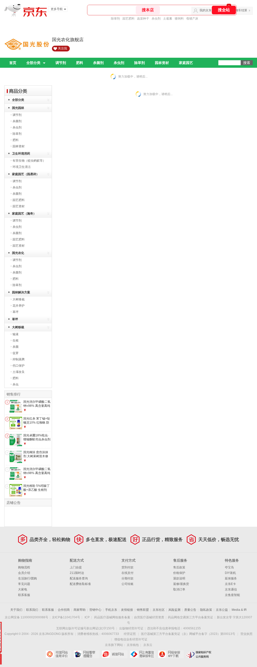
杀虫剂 (156, 18)
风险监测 (174, 610)
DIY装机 (230, 573)
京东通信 (231, 589)
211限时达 (77, 573)
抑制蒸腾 (19, 359)
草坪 (16, 312)
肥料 (79, 63)
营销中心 (95, 610)
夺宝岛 (229, 567)
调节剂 (60, 63)
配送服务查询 (79, 578)
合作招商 (64, 610)
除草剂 (115, 18)
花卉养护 (19, 305)
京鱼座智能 (232, 595)
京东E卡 (230, 584)
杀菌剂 (98, 63)
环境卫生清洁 (22, 167)
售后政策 (179, 567)
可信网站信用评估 (58, 654)
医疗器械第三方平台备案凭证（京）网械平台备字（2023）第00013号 (188, 634)
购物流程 (24, 567)
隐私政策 (206, 610)
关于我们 (16, 610)
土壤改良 (19, 372)
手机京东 (111, 610)
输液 (16, 334)
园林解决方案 (21, 292)
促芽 (16, 353)
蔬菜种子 (143, 18)
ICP (87, 617)
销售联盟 (143, 610)
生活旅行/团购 (27, 578)
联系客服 (24, 595)
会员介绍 (24, 573)
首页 (12, 63)
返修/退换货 (181, 584)
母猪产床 (192, 18)
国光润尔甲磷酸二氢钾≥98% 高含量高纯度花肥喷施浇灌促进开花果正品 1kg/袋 (36, 475)
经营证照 (130, 634)
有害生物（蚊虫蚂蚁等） (29, 160)
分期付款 (127, 578)
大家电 (22, 589)
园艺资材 (19, 206)
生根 (16, 340)
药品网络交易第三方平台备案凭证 (190, 617)
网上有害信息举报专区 (143, 654)
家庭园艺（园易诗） (25, 174)
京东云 (147, 645)
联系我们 (32, 610)
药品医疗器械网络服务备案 (112, 617)
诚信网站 (114, 654)
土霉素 (167, 18)
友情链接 (127, 610)
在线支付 (127, 573)
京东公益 (222, 610)
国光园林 (18, 108)
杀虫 (16, 384)
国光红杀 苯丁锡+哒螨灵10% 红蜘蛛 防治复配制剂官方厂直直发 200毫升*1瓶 (36, 424)
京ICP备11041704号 (66, 617)
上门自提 (76, 567)
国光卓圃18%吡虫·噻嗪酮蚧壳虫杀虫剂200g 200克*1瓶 (36, 439)
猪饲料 (179, 18)
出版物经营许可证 (131, 628)
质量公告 (190, 610)
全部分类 (33, 63)
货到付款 (127, 567)
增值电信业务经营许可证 (130, 639)
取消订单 (179, 589)
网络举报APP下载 (171, 654)
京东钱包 (133, 645)
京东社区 (159, 610)
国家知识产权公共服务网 (199, 654)
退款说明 (179, 578)
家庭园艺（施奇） (24, 213)
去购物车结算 (238, 10)
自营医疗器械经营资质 (149, 617)
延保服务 (231, 578)
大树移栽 (19, 299)
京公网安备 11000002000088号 (26, 617)
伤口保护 (19, 365)
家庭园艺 (186, 63)
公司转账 (127, 584)
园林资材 (162, 63)
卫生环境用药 (21, 153)
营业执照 (246, 634)
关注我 (62, 48)
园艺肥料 (128, 18)
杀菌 (16, 347)
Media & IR (239, 610)
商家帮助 (80, 610)
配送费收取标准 (80, 584)
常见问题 (24, 584)
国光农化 (18, 253)
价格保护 (179, 573)
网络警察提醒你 (86, 654)
